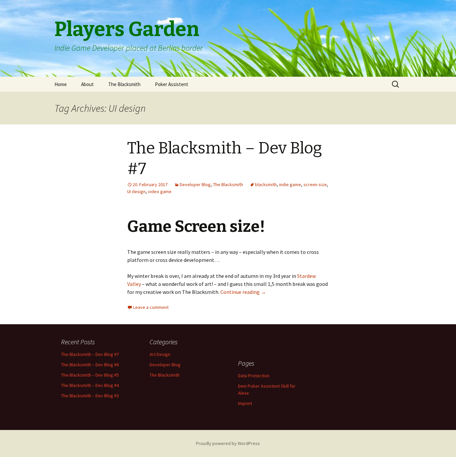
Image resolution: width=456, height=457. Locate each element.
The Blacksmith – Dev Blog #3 (90, 396)
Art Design (160, 354)
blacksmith (266, 184)
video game (160, 191)
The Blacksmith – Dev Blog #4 (90, 385)
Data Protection (253, 376)
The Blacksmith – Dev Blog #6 (90, 365)
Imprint (245, 403)
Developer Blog (195, 184)
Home (60, 84)
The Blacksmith (124, 84)
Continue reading (243, 292)
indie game (290, 184)
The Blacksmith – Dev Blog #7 (90, 354)
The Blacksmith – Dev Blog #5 (90, 375)
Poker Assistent (171, 84)
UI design (136, 191)
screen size (315, 184)
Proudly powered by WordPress (228, 443)
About (87, 84)
